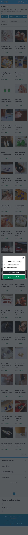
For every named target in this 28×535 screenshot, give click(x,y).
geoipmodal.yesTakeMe (14, 277)
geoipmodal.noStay (14, 272)
